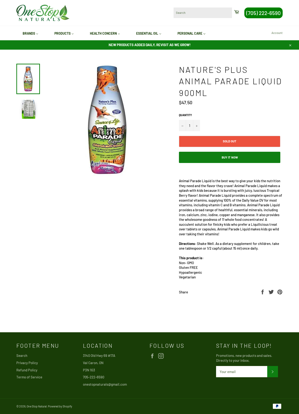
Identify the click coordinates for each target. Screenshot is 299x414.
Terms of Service (29, 377)
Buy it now (230, 157)
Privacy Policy (27, 363)
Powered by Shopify (60, 406)
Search (21, 355)
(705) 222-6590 (263, 13)
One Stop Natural (37, 406)
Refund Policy (26, 370)
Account (277, 33)
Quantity (185, 115)
